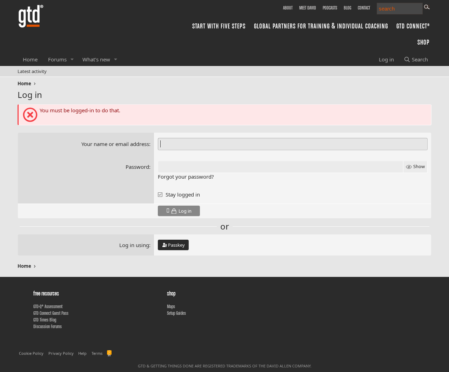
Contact (364, 8)
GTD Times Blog (44, 320)
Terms (97, 353)
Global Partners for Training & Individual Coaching (321, 25)
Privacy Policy (61, 353)
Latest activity (32, 71)
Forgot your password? (186, 176)
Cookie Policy (31, 353)
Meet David (307, 8)
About (288, 8)
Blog (347, 8)
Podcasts (330, 8)
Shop (423, 42)
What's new (96, 59)
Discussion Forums (47, 326)
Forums (57, 59)
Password (137, 166)
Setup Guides (176, 313)
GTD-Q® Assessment (47, 306)
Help (82, 353)
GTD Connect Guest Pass (50, 313)
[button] (72, 59)
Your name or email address (115, 143)
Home (30, 59)
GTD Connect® (413, 25)
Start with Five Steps (219, 25)
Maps (171, 306)
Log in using (134, 244)
